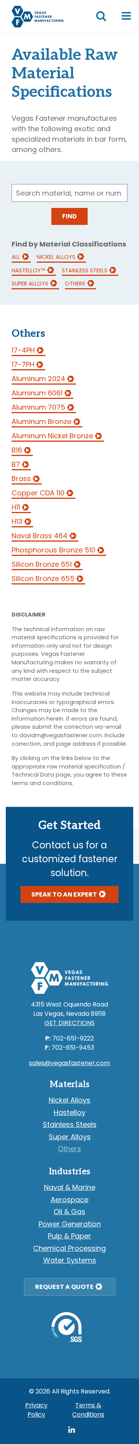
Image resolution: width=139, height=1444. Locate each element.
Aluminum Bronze (41, 421)
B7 (16, 464)
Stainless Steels (84, 270)
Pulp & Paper (69, 1236)
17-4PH (23, 350)
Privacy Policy (36, 1410)
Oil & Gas (69, 1211)
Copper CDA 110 (38, 493)
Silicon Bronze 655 (43, 578)
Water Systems (69, 1260)
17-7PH (23, 364)
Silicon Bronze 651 (42, 564)
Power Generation (70, 1224)
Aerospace (69, 1199)
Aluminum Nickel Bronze (52, 436)
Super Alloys (30, 283)
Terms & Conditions (88, 1410)
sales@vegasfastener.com (69, 1063)
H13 (17, 521)
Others (75, 283)
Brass (21, 478)
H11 (16, 507)
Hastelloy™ (28, 270)
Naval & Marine (69, 1187)
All (16, 257)
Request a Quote (64, 1286)
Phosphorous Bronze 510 (53, 550)
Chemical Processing (69, 1248)
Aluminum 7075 (38, 407)
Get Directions (69, 1022)
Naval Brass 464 (40, 535)
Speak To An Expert (64, 894)
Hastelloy (69, 1112)
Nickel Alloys (56, 257)
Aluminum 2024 (38, 378)
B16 (17, 450)
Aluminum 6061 (37, 393)
